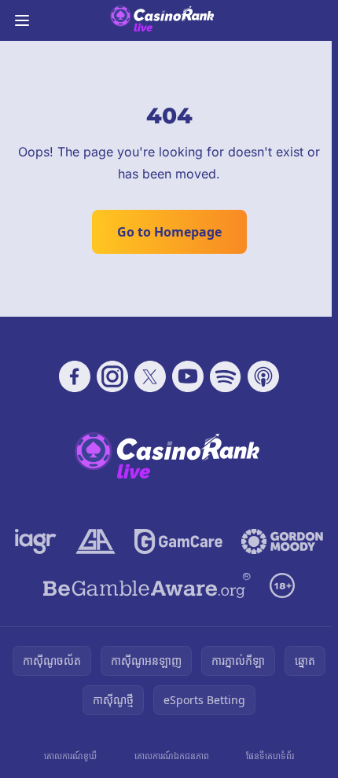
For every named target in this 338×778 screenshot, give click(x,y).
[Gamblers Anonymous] (95, 541)
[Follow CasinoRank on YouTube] (188, 376)
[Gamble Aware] (147, 585)
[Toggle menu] (22, 20)
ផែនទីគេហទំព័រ (270, 755)
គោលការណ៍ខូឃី (70, 755)
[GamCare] (178, 541)
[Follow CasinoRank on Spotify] (225, 376)
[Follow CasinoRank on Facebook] (74, 376)
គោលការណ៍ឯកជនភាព (171, 755)
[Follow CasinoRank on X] (150, 376)
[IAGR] (36, 541)
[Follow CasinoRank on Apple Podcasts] (263, 376)
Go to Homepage (169, 231)
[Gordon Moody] (282, 541)
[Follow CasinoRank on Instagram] (112, 376)
